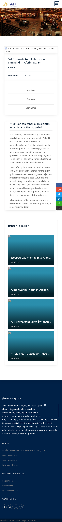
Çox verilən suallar (10, 490)
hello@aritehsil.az (10, 465)
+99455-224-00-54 (9, 460)
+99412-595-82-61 (9, 455)
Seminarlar (31, 107)
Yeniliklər (31, 90)
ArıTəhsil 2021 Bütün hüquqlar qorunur (19, 520)
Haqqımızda (7, 480)
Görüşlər (31, 98)
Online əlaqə (7, 485)
